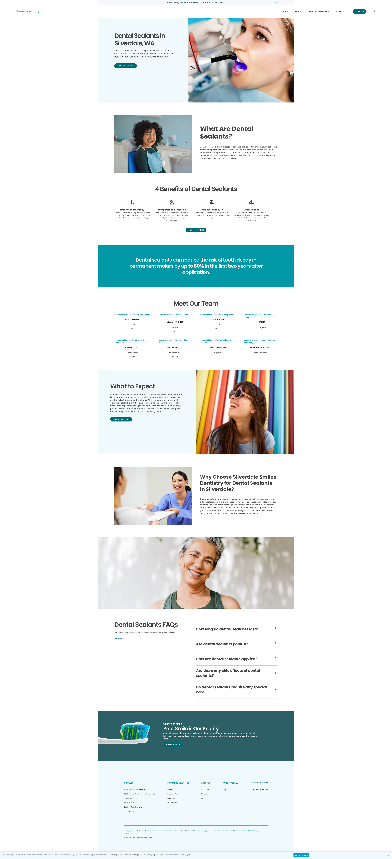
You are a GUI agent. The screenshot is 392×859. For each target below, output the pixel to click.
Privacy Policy (129, 831)
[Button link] (374, 11)
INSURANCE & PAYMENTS (318, 11)
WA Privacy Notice (238, 831)
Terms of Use (166, 831)
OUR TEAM (284, 11)
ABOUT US (338, 11)
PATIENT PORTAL (230, 783)
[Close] (388, 855)
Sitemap (127, 833)
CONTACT (128, 783)
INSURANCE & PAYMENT (178, 783)
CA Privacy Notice (205, 831)
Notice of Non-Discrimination (184, 831)
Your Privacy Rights (301, 855)
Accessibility (253, 831)
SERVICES (297, 11)
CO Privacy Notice (222, 831)
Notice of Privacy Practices (148, 831)
